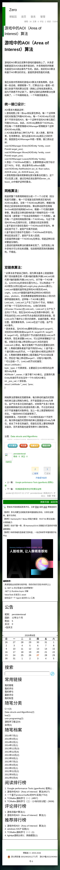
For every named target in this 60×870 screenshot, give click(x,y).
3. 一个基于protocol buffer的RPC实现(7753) (26, 795)
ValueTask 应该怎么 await (15, 595)
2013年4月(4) (11, 765)
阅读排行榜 (15, 782)
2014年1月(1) (11, 745)
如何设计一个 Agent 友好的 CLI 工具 (20, 598)
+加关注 (8, 462)
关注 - (24, 456)
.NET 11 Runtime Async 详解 (16, 591)
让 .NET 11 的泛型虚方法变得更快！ (19, 588)
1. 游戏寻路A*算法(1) (15, 812)
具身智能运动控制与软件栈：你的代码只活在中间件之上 (28, 585)
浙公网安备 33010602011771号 (24, 857)
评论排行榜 (15, 806)
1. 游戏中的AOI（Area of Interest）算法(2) (25, 826)
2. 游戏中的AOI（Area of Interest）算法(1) (25, 815)
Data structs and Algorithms (24, 436)
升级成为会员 (41, 478)
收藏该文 (34, 446)
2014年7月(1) (11, 735)
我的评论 (9, 688)
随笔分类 (13, 703)
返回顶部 (55, 502)
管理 (42, 16)
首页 (23, 16)
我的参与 (9, 691)
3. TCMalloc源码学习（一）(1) (19, 832)
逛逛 (45, 507)
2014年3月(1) (11, 739)
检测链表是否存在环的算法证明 (28, 489)
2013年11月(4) (12, 752)
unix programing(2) (14, 718)
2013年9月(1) (11, 758)
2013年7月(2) (11, 761)
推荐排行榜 (15, 820)
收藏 (49, 496)
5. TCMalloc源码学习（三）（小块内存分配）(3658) (29, 801)
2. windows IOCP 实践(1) (17, 829)
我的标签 (9, 698)
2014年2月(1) (11, 742)
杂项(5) (8, 725)
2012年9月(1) (11, 774)
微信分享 (46, 446)
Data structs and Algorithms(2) (19, 712)
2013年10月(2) (12, 755)
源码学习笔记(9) (12, 721)
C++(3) (8, 709)
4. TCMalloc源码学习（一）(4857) (21, 798)
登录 (37, 507)
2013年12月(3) (12, 748)
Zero (13, 10)
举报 (53, 496)
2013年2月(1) (11, 768)
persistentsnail (20, 454)
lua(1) (7, 715)
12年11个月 (17, 617)
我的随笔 (9, 685)
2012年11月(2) (12, 771)
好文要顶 (12, 446)
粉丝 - (17, 456)
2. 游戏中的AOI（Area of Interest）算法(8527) (27, 791)
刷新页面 (44, 502)
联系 (33, 16)
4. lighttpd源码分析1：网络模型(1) (21, 835)
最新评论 (9, 695)
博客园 (13, 16)
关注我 (23, 446)
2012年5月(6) (11, 778)
